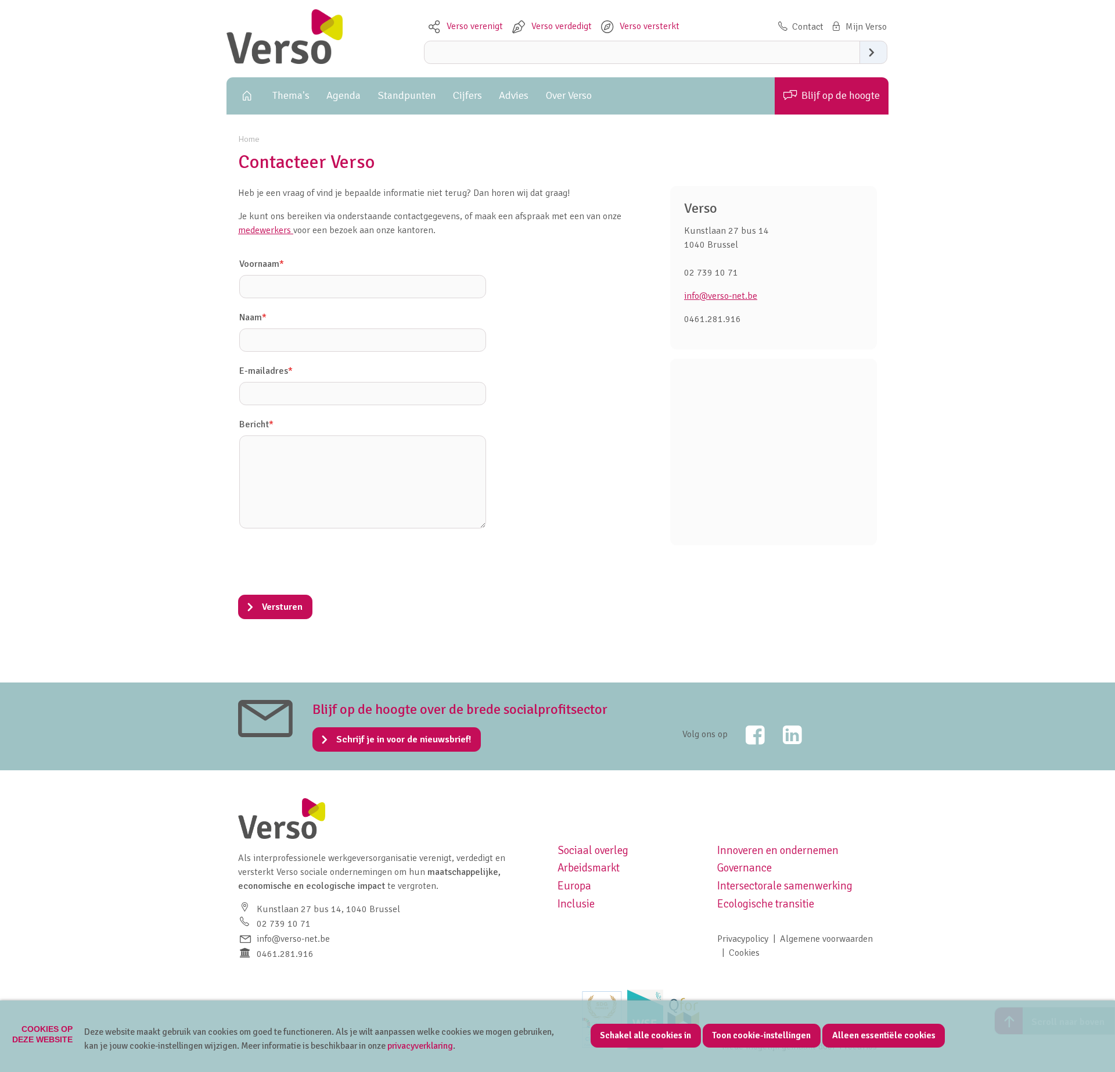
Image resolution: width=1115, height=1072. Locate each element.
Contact (807, 27)
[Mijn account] (858, 26)
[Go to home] (284, 61)
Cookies (744, 953)
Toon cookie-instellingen (761, 1035)
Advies (513, 95)
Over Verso (569, 95)
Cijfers (467, 95)
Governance (744, 868)
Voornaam (261, 264)
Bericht (256, 424)
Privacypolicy (742, 939)
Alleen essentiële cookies (884, 1035)
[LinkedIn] (784, 735)
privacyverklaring (420, 1046)
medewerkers (265, 230)
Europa (574, 886)
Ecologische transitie (765, 904)
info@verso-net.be (720, 296)
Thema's (291, 95)
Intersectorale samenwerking (785, 886)
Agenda (343, 95)
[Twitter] (747, 735)
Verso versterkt (649, 26)
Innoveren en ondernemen (778, 850)
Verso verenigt (475, 26)
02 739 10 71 (284, 924)
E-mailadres (266, 371)
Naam (253, 317)
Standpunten (407, 95)
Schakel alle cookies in (645, 1035)
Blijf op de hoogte (840, 95)
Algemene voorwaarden (826, 939)
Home (245, 96)
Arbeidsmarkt (589, 868)
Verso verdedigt (561, 26)
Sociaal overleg (593, 850)
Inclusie (576, 904)
